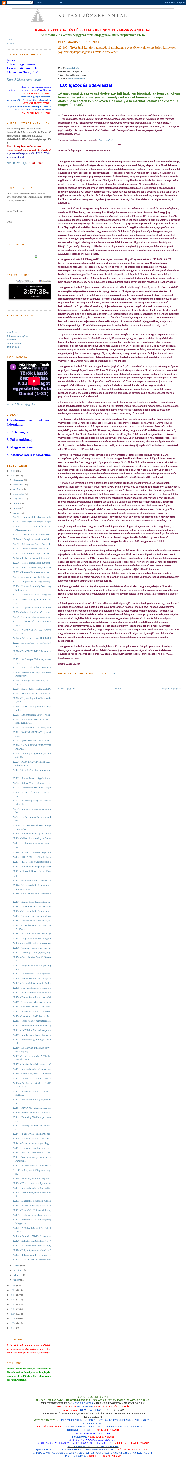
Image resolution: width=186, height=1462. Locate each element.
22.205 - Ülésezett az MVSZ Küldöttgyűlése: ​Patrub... (39, 787)
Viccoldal (11, 43)
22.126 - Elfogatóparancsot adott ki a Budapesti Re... (38, 1250)
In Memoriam (14, 343)
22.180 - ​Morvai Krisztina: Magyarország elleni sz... (38, 943)
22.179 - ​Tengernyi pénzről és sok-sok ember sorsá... (38, 947)
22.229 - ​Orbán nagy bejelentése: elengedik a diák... (38, 616)
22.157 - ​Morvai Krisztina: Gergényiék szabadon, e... (38, 1068)
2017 (13, 475)
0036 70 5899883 (85, 1407)
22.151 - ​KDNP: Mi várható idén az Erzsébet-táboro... (39, 1107)
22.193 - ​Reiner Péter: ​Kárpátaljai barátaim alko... (37, 866)
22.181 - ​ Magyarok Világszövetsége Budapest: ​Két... (39, 938)
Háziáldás (12, 332)
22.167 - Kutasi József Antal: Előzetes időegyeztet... (38, 1011)
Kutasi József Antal (93, 15)
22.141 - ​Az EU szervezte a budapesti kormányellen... (39, 1165)
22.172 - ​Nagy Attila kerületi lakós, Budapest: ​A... (37, 987)
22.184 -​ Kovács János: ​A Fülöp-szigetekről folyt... (37, 920)
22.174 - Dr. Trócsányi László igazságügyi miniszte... (38, 973)
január (16, 1279)
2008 (13, 1323)
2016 (13, 1285)
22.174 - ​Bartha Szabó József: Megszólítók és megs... (39, 978)
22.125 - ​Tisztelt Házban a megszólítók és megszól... (38, 1259)
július (16, 503)
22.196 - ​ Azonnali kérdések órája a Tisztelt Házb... (38, 852)
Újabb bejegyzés (66, 688)
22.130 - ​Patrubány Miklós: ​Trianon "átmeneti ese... (38, 1236)
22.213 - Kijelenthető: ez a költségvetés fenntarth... (38, 727)
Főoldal (118, 688)
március (17, 1270)
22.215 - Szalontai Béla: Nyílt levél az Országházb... (38, 714)
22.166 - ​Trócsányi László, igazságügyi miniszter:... (38, 1016)
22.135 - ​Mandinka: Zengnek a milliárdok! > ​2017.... (38, 1200)
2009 (13, 1318)
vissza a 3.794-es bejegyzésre (21, 404)
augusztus (18, 498)
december (18, 479)
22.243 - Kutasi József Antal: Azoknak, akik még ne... (39, 543)
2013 (13, 1299)
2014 (13, 1294)
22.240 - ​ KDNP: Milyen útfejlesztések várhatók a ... (38, 558)
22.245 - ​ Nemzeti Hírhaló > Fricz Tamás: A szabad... (38, 534)
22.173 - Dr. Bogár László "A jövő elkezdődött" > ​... (38, 983)
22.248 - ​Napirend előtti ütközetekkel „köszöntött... (38, 516)
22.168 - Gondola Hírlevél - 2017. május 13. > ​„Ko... (38, 1006)
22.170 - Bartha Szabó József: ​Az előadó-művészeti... (39, 997)
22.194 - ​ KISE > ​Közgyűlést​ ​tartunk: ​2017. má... (36, 861)
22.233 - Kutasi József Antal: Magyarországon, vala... (39, 594)
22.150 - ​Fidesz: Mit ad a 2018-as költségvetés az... (38, 1112)
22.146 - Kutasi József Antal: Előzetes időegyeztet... (38, 1138)
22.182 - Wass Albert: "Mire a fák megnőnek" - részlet (39, 933)
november (18, 484)
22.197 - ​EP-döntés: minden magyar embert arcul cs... (39, 842)
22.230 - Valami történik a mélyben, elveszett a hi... (38, 612)
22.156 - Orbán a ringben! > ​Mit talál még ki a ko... (37, 1073)
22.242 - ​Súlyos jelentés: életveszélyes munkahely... (38, 548)
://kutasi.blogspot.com (96, 1433)
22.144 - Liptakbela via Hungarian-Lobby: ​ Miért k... (39, 1147)
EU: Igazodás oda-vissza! (86, 85)
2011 (13, 1309)
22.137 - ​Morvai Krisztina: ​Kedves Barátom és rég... (38, 1187)
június (16, 508)
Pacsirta (11, 339)
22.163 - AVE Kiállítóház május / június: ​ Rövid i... (38, 1030)
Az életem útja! (17, 163)
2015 (13, 1290)
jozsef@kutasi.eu (76, 78)
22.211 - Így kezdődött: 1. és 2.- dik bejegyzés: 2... (37, 740)
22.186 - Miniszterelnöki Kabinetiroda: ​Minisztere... (38, 911)
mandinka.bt (72, 68)
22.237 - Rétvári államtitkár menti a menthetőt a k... (38, 572)
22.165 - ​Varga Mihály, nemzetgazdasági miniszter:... (39, 1020)
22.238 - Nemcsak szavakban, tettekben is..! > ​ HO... (38, 567)
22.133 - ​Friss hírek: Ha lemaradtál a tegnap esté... (37, 1210)
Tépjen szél (13, 346)
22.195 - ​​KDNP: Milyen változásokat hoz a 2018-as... (39, 857)
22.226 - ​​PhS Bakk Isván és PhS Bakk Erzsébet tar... (38, 638)
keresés (86, 1430)
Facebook (79, 1436)
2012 (13, 1304)
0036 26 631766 (83, 1403)
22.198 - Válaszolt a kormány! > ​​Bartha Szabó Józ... (38, 838)
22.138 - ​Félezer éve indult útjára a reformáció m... (37, 1183)
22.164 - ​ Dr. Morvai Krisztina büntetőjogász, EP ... (37, 1025)
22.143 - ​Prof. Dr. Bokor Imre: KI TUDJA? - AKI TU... (38, 1152)
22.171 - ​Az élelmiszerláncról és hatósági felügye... (38, 992)
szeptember (19, 493)
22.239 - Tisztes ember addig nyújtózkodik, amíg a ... (39, 562)
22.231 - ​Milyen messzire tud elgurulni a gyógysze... (38, 607)
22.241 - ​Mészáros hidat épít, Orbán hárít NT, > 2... (37, 553)
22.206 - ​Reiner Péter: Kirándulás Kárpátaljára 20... (38, 783)
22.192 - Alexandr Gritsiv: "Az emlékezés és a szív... (38, 871)
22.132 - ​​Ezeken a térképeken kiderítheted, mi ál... (37, 1214)
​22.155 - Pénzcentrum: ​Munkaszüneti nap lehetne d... (39, 1078)
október (17, 489)
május (16, 512)
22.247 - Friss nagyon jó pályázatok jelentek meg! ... (38, 521)
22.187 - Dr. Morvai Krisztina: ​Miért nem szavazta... (38, 906)
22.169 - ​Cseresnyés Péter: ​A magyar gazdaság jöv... (38, 1001)
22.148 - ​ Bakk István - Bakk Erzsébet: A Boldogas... (38, 1133)
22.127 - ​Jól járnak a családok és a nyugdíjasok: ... (37, 1245)
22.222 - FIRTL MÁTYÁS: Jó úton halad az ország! (38, 667)
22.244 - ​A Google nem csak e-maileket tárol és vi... (38, 539)
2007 (13, 1327)
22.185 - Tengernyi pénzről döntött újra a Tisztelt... (38, 915)
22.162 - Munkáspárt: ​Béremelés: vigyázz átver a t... (38, 1034)
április (16, 1265)
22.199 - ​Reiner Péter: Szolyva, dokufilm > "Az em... (38, 833)
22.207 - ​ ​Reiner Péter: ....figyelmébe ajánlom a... (36, 778)
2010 (13, 1313)
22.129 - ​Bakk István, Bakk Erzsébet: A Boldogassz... (39, 1240)
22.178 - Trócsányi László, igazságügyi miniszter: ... (38, 952)
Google (73, 1430)
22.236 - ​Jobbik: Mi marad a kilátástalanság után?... (38, 576)
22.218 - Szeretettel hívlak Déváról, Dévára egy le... (38, 688)
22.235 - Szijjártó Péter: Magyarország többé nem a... (39, 581)
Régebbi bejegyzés (171, 688)
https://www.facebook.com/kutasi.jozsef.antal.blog (107, 1426)
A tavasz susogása (17, 336)
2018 (13, 470)
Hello (15, 847)
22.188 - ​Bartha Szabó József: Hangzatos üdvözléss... (39, 901)
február (17, 1275)
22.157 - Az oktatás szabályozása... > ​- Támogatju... (37, 1064)
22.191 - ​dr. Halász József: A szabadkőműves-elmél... (38, 880)
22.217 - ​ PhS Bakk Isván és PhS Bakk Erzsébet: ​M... (38, 693)
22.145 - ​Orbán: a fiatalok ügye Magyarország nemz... (39, 1143)
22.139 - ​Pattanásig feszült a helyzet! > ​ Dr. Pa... (36, 1178)
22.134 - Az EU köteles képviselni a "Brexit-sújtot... (38, 1205)
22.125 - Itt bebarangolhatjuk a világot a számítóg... (38, 1254)
